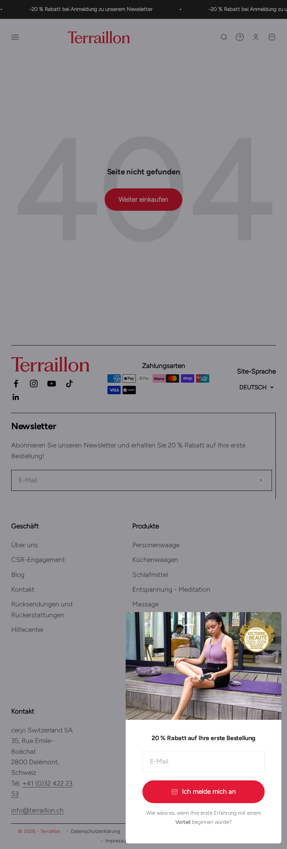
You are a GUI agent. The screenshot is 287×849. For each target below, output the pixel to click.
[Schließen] (267, 626)
